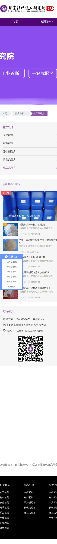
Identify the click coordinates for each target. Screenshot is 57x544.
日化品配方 (29, 507)
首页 (15, 21)
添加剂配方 (29, 502)
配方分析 (20, 113)
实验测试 (4, 523)
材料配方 (28, 497)
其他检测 (4, 528)
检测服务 (46, 21)
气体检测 (4, 518)
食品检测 (4, 502)
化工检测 (4, 492)
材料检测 (4, 497)
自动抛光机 (21, 464)
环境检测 (4, 507)
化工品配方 (39, 113)
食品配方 (28, 492)
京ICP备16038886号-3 (46, 541)
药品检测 (4, 512)
